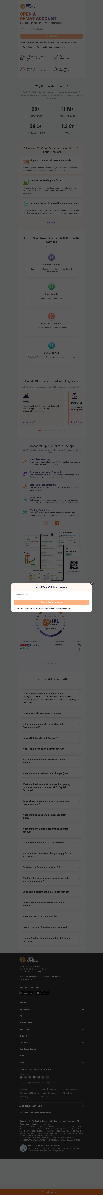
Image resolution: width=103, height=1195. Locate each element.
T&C (34, 608)
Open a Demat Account (51, 602)
